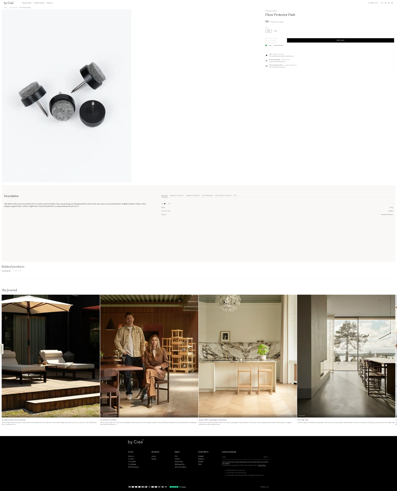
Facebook (201, 459)
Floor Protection (13, 7)
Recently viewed (17, 270)
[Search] (382, 3)
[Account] (385, 3)
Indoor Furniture (26, 3)
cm (162, 203)
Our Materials (132, 464)
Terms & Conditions (180, 467)
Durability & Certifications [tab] (193, 195)
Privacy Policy (262, 465)
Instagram (201, 456)
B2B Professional (133, 467)
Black (268, 31)
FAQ (176, 456)
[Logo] (9, 2)
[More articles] (394, 345)
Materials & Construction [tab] (177, 195)
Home (5, 7)
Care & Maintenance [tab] (207, 195)
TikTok (200, 464)
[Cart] (392, 3)
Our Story (131, 459)
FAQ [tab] (235, 195)
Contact (177, 459)
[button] (330, 55)
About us (131, 456)
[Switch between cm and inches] (165, 204)
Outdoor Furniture (39, 3)
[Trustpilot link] (174, 487)
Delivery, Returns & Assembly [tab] (223, 195)
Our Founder (132, 461)
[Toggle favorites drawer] (389, 3)
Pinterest (200, 461)
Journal (153, 456)
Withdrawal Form (180, 464)
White (275, 31)
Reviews (153, 459)
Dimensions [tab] (164, 195)
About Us (50, 3)
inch (169, 203)
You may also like (6, 270)
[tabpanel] (277, 207)
